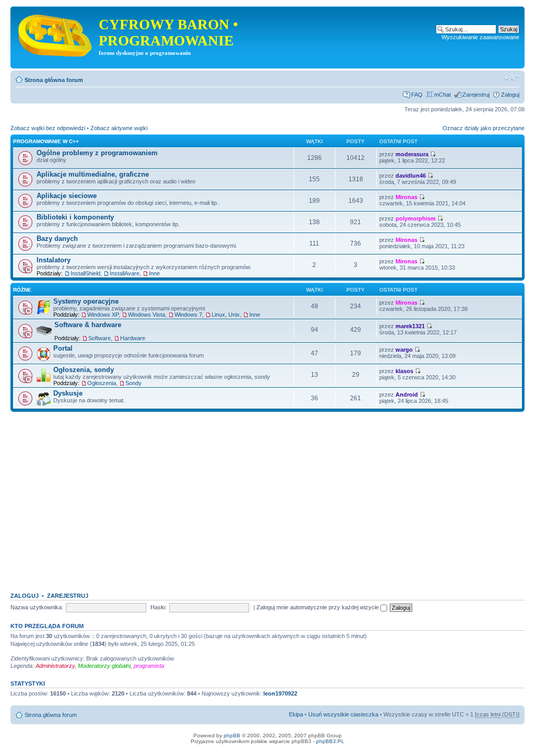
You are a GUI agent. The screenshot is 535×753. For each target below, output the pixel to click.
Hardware (132, 338)
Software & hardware (87, 325)
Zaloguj (510, 94)
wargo (404, 349)
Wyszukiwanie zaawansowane (480, 37)
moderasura (412, 154)
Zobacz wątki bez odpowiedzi (47, 128)
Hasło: (158, 607)
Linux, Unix (226, 314)
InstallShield (85, 273)
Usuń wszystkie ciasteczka (343, 714)
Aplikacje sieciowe (67, 196)
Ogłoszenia (101, 383)
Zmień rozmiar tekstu (511, 78)
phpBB (232, 735)
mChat (442, 94)
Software (99, 338)
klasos (404, 371)
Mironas (406, 197)
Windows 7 (188, 314)
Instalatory (54, 260)
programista (149, 666)
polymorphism (416, 218)
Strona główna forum (54, 80)
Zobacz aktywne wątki (118, 128)
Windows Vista (146, 314)
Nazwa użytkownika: (36, 607)
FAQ (417, 94)
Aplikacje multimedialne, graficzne (93, 174)
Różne (22, 290)
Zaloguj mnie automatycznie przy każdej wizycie (318, 607)
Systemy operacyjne (86, 301)
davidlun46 (411, 175)
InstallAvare (124, 273)
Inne (154, 273)
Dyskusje (68, 393)
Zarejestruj (476, 94)
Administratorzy (55, 666)
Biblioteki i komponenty (75, 217)
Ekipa (296, 714)
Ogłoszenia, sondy (83, 370)
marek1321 (410, 326)
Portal (63, 348)
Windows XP (103, 314)
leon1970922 (280, 693)
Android (407, 394)
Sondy (133, 383)
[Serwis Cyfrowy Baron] (56, 33)
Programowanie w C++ (46, 141)
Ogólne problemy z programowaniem (97, 153)
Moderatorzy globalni (104, 666)
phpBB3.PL (330, 741)
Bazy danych (57, 238)
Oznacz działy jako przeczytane (484, 128)
